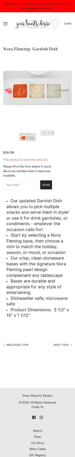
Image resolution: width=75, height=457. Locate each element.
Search (37, 430)
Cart (68, 23)
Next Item (61, 344)
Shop (37, 437)
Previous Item (17, 344)
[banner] (36, 23)
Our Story (37, 443)
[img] (34, 417)
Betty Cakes (37, 449)
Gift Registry (37, 455)
